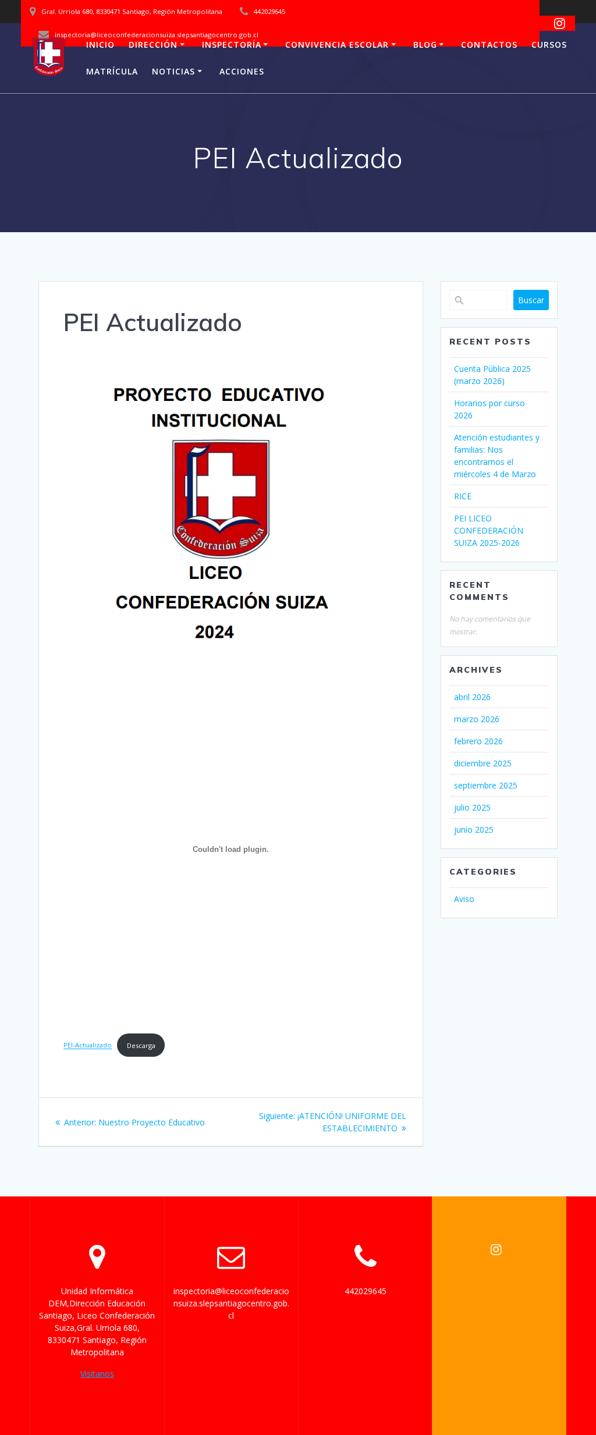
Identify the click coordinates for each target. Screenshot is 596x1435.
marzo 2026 (476, 718)
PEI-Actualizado (87, 1045)
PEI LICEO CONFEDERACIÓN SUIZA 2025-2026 (488, 530)
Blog (425, 44)
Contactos (489, 44)
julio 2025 (472, 807)
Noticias (173, 71)
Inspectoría (231, 44)
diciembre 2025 (483, 763)
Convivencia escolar (337, 44)
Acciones (241, 71)
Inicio (100, 44)
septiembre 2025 (485, 785)
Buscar (531, 300)
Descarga (141, 1045)
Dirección (153, 44)
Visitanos (97, 1373)
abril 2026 (472, 696)
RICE (462, 496)
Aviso (464, 898)
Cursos (549, 44)
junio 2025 (474, 829)
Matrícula (112, 71)
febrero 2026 (478, 741)
